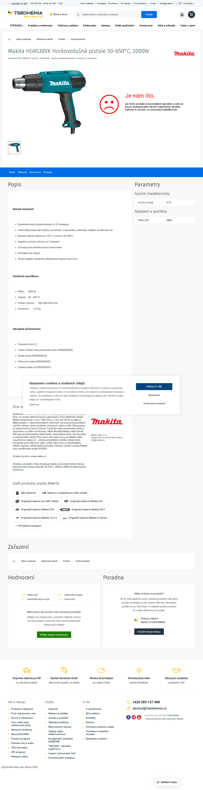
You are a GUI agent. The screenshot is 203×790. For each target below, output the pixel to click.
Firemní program (20, 738)
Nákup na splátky (58, 713)
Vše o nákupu (86, 3)
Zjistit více (34, 404)
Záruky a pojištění (58, 717)
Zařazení (22, 172)
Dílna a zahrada (166, 25)
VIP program (18, 752)
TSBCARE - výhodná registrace (59, 747)
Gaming (105, 25)
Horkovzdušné (78, 39)
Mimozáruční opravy (59, 726)
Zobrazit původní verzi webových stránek (164, 719)
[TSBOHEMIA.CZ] (25, 14)
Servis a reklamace (22, 717)
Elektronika (89, 25)
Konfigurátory (166, 3)
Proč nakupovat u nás (23, 713)
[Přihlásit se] (182, 14)
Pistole (61, 39)
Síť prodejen (93, 713)
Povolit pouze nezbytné (154, 403)
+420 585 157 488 (19, 3)
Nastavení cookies (96, 738)
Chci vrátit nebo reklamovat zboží (21, 724)
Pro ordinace (140, 3)
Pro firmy (112, 3)
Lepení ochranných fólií (61, 753)
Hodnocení (35, 172)
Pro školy (125, 3)
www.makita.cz (38, 456)
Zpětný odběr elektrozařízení (56, 733)
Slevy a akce (60, 14)
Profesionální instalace (61, 757)
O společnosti (93, 709)
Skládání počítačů (58, 722)
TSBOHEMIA (173, 715)
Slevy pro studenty (21, 729)
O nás (153, 3)
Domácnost (146, 25)
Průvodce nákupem (22, 709)
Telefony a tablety (68, 25)
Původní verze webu (22, 743)
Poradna (47, 172)
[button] (187, 3)
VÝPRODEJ (16, 25)
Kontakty (91, 717)
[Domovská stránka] (9, 40)
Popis (12, 172)
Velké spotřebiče (124, 25)
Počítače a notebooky (40, 25)
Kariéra (90, 722)
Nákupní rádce (19, 756)
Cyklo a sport (187, 25)
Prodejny (101, 3)
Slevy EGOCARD (20, 734)
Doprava (53, 709)
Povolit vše (154, 386)
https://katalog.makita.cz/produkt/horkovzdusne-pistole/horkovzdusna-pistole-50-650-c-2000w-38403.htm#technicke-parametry (50, 467)
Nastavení (154, 395)
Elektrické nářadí (45, 39)
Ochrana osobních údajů (100, 726)
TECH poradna (19, 747)
